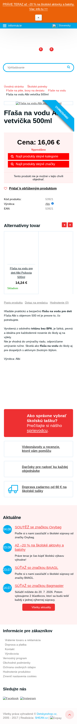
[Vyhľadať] (69, 67)
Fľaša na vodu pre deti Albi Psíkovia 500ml (21, 273)
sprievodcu (37, 430)
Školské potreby (37, 86)
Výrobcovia (12, 653)
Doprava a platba (15, 644)
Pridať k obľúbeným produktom (33, 188)
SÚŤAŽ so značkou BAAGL (36, 568)
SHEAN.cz (41, 717)
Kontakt (9, 649)
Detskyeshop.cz (46, 713)
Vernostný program (15, 658)
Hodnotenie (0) (59, 302)
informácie (15, 25)
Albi (47, 203)
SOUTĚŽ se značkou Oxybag (38, 527)
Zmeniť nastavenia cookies (20, 676)
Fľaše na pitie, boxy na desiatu (25, 90)
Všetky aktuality (41, 607)
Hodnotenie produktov (17, 671)
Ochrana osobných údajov (19, 667)
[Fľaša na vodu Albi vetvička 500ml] (38, 103)
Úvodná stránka (14, 86)
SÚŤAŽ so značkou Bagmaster (39, 586)
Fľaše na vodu (57, 90)
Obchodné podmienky (16, 662)
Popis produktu (13, 302)
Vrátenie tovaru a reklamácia (23, 640)
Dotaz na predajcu (36, 302)
